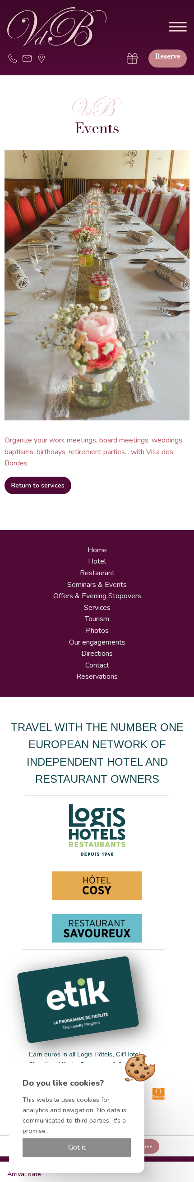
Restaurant (97, 573)
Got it (77, 1147)
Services (97, 608)
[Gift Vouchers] (132, 59)
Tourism (97, 619)
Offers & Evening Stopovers (97, 596)
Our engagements (97, 642)
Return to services (38, 485)
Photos (97, 631)
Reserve (167, 56)
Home (97, 550)
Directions (97, 654)
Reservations (97, 676)
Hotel (97, 561)
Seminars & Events (97, 585)
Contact (97, 665)
